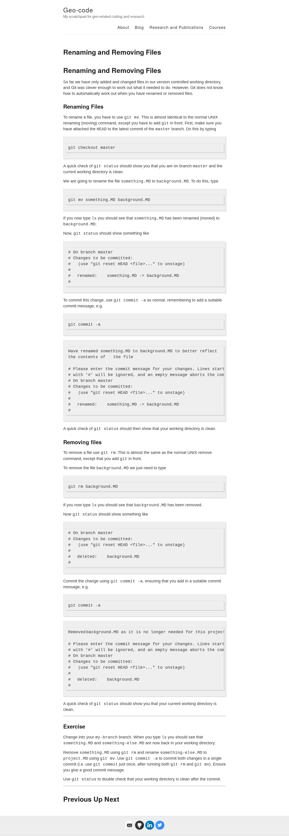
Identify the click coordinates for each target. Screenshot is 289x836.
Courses (217, 27)
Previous (77, 799)
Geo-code (78, 9)
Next (111, 799)
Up (98, 799)
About (123, 27)
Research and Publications (176, 27)
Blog (139, 27)
